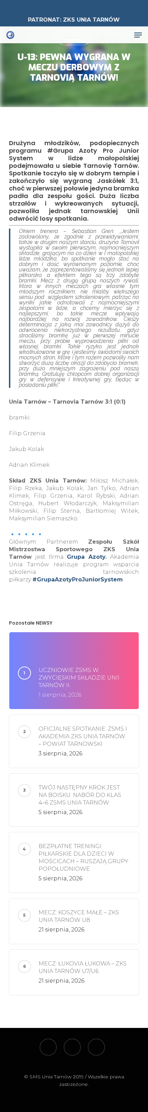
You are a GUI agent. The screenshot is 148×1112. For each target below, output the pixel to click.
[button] (138, 35)
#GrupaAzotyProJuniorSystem (77, 579)
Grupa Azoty (86, 557)
